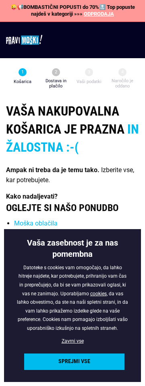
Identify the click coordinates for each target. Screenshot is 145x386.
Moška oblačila (36, 223)
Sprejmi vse (74, 361)
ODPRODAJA (99, 14)
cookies (98, 294)
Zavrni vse (73, 341)
